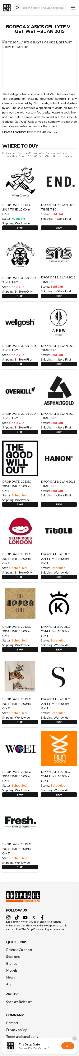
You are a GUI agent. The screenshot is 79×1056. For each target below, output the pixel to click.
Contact (12, 1023)
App (9, 984)
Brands (11, 963)
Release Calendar (19, 949)
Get (67, 1046)
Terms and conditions (22, 1036)
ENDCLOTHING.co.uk (42, 132)
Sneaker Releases (19, 1002)
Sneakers (13, 956)
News (10, 977)
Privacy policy (16, 1029)
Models (11, 970)
